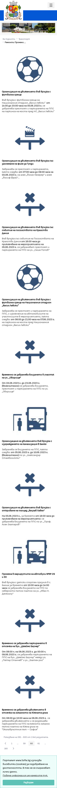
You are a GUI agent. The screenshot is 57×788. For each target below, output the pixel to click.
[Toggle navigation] (51, 5)
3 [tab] (38, 29)
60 (32, 744)
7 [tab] (51, 29)
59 (25, 744)
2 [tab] (35, 29)
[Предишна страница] (5, 743)
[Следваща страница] (13, 748)
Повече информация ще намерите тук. (25, 775)
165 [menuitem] (6, 749)
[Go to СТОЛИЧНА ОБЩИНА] (13, 10)
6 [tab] (47, 29)
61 (39, 744)
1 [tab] (32, 29)
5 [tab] (44, 29)
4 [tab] (41, 29)
